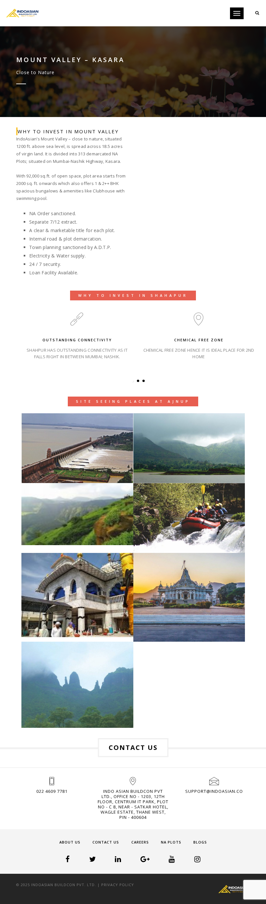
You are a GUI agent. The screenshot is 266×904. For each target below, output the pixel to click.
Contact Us (105, 842)
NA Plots (171, 842)
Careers (140, 842)
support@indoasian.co (214, 791)
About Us (69, 842)
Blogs (200, 842)
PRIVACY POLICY (117, 884)
